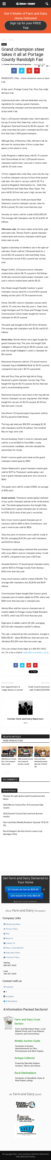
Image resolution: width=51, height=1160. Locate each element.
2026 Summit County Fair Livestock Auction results (25, 761)
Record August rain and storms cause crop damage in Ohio (22, 832)
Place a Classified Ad (14, 948)
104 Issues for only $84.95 (25, 895)
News (4, 44)
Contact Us (10, 943)
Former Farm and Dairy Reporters (17, 64)
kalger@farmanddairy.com (35, 652)
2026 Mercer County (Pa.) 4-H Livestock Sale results (8, 761)
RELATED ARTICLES (12, 737)
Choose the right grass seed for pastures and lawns (24, 797)
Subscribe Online (12, 953)
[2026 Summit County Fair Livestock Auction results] (25, 751)
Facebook (9, 987)
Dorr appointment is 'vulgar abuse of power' (12, 688)
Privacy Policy (11, 929)
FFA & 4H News (7, 756)
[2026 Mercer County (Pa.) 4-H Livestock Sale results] (9, 751)
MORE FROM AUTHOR (13, 741)
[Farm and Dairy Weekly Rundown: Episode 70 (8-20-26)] (42, 751)
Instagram (9, 996)
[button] (47, 4)
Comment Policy (12, 957)
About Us (9, 938)
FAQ (7, 934)
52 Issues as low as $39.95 (23, 889)
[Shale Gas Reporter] (25, 1121)
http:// (25, 723)
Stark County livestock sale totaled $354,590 (39, 688)
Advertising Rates (12, 924)
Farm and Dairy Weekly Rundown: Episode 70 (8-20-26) (26, 823)
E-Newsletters (11, 1001)
